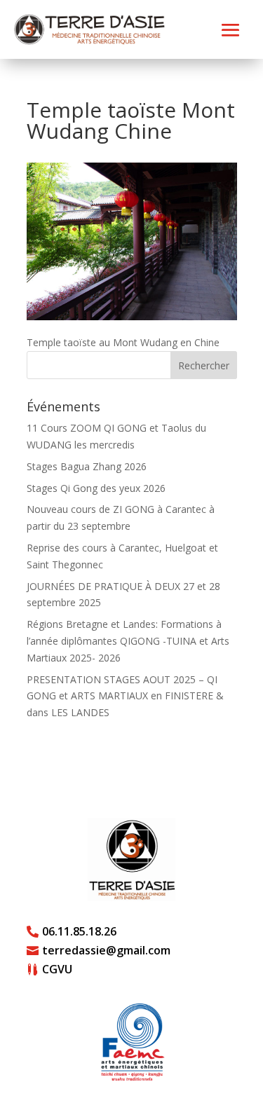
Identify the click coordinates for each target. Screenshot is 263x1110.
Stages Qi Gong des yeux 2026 (96, 488)
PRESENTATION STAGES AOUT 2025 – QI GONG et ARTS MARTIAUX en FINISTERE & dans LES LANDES (125, 696)
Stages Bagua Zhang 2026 (87, 466)
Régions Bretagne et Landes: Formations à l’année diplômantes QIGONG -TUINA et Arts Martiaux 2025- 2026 (128, 640)
